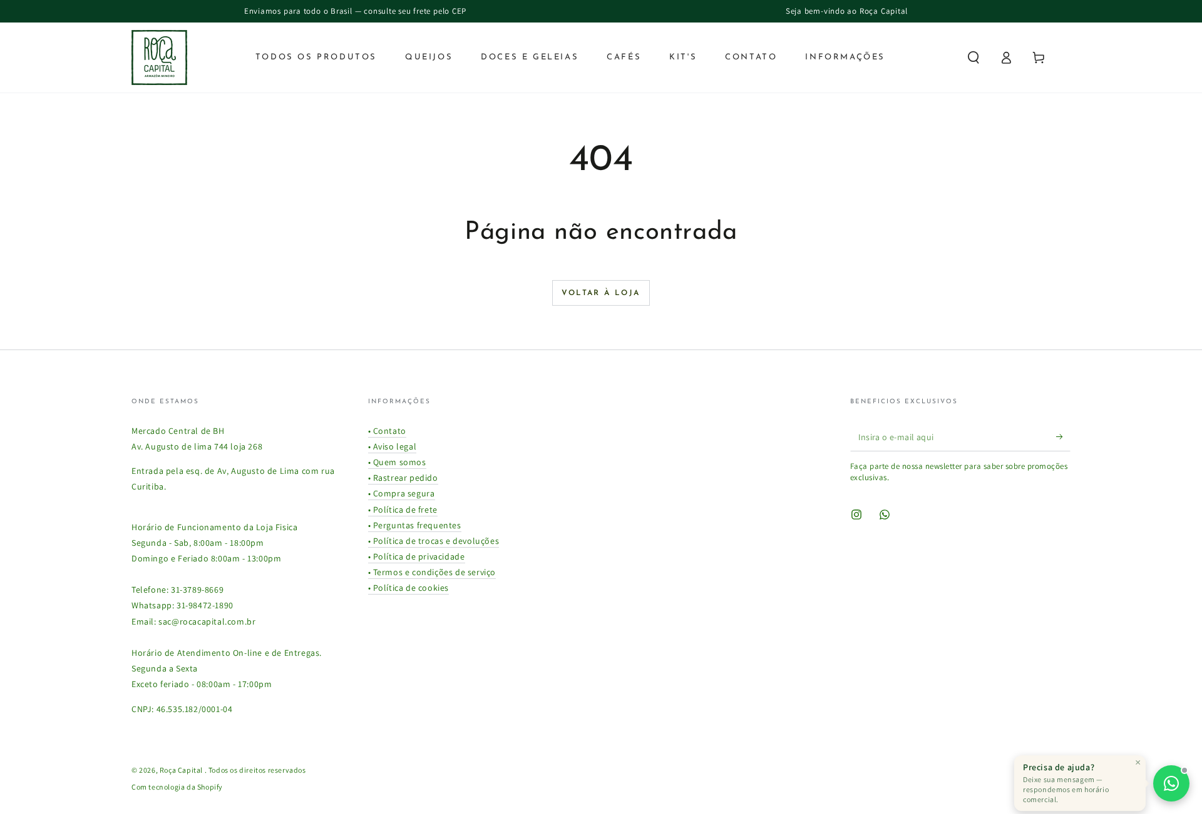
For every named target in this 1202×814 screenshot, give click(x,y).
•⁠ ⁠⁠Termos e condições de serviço (432, 572)
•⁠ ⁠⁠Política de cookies (408, 587)
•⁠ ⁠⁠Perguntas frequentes (414, 525)
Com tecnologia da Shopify (177, 786)
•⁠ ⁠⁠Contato (387, 430)
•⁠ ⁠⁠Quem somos (397, 462)
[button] (973, 57)
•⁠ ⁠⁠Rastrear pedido (403, 477)
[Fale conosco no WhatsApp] (1171, 783)
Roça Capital (182, 770)
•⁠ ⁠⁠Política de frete (403, 509)
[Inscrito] (1063, 437)
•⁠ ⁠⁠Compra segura (401, 493)
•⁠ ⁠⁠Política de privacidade (416, 556)
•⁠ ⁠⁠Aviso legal (392, 446)
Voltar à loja (601, 293)
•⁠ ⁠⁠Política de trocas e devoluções (434, 540)
